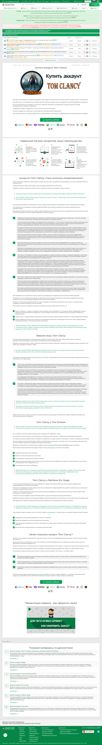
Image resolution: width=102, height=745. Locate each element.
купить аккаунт (50, 447)
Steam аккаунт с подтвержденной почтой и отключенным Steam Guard (32, 41)
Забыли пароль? (34, 733)
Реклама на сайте (47, 731)
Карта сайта (22, 741)
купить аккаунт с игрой (31, 408)
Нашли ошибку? (34, 737)
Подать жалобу (33, 739)
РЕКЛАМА (69, 12)
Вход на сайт (33, 729)
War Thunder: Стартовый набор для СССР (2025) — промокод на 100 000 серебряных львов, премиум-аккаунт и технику (35, 48)
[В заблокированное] (87, 41)
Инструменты (33, 741)
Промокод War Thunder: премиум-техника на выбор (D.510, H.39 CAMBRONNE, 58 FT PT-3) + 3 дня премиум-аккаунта (36, 52)
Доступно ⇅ (79, 37)
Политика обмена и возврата (68, 729)
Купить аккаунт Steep (17, 662)
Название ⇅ (16, 37)
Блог (19, 65)
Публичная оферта (65, 731)
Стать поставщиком (47, 729)
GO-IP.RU (19, 11)
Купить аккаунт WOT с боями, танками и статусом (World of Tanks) (34, 651)
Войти (88, 1)
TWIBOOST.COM (20, 20)
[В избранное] (85, 41)
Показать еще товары (50, 60)
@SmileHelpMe (35, 27)
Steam (5, 641)
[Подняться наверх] (5, 735)
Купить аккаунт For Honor (19, 685)
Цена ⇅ (69, 37)
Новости (21, 733)
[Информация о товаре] (89, 41)
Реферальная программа (49, 735)
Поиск (95, 4)
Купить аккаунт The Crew (19, 706)
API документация (47, 733)
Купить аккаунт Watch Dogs (20, 695)
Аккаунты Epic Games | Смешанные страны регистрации (35, 56)
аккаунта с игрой (38, 574)
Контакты (22, 731)
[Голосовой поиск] (78, 4)
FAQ (20, 739)
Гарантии (22, 735)
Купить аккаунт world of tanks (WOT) (23, 674)
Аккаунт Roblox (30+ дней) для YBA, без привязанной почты (34, 44)
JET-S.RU (26, 16)
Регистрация (79, 1)
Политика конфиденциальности (69, 733)
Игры (10, 641)
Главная (15, 65)
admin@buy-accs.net (12, 1)
